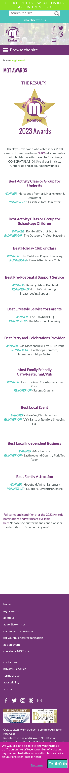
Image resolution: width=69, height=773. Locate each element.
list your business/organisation (23, 637)
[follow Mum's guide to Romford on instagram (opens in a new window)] (54, 35)
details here (32, 756)
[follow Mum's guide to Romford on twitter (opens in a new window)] (60, 29)
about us (9, 617)
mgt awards (11, 611)
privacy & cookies (14, 669)
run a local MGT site (16, 651)
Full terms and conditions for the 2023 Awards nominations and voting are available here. (33, 519)
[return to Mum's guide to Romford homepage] (12, 41)
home (7, 604)
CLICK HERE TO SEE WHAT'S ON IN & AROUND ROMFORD (34, 5)
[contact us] (54, 41)
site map (8, 689)
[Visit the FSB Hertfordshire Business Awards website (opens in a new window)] (16, 722)
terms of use (11, 675)
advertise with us (34, 20)
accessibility (11, 682)
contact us (10, 662)
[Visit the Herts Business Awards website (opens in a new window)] (44, 722)
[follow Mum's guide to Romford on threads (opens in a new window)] (60, 35)
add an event (11, 644)
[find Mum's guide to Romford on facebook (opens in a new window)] (54, 29)
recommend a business (18, 631)
